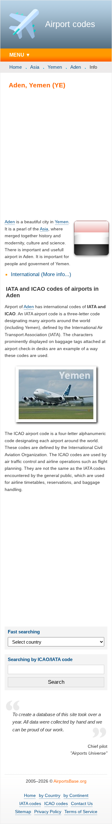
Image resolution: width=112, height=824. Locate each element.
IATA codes (30, 803)
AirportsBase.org (70, 781)
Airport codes (70, 24)
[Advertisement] (56, 154)
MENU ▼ (19, 55)
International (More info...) (41, 274)
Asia (34, 67)
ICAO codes (56, 803)
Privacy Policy (47, 811)
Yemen (55, 67)
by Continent (75, 795)
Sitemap (23, 811)
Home (15, 67)
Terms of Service (80, 811)
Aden (75, 67)
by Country (49, 795)
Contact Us (82, 803)
